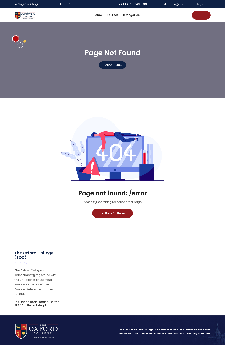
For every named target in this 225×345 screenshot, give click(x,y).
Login (201, 15)
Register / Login (29, 4)
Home (97, 15)
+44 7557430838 (135, 4)
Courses (112, 15)
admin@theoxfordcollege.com (189, 4)
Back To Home (115, 213)
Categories (131, 15)
